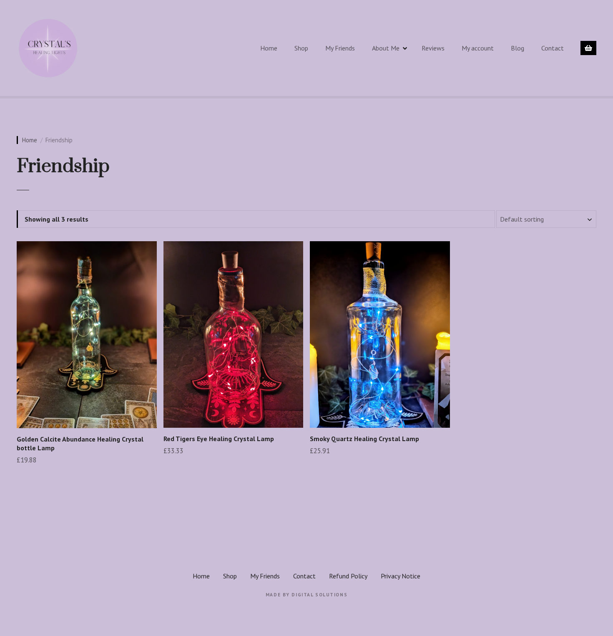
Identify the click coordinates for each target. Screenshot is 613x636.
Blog (517, 48)
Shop (301, 48)
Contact (552, 48)
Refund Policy (348, 576)
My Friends (340, 48)
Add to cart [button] (87, 481)
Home (268, 48)
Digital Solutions (319, 595)
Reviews (433, 48)
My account (478, 48)
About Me (385, 48)
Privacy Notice (400, 576)
